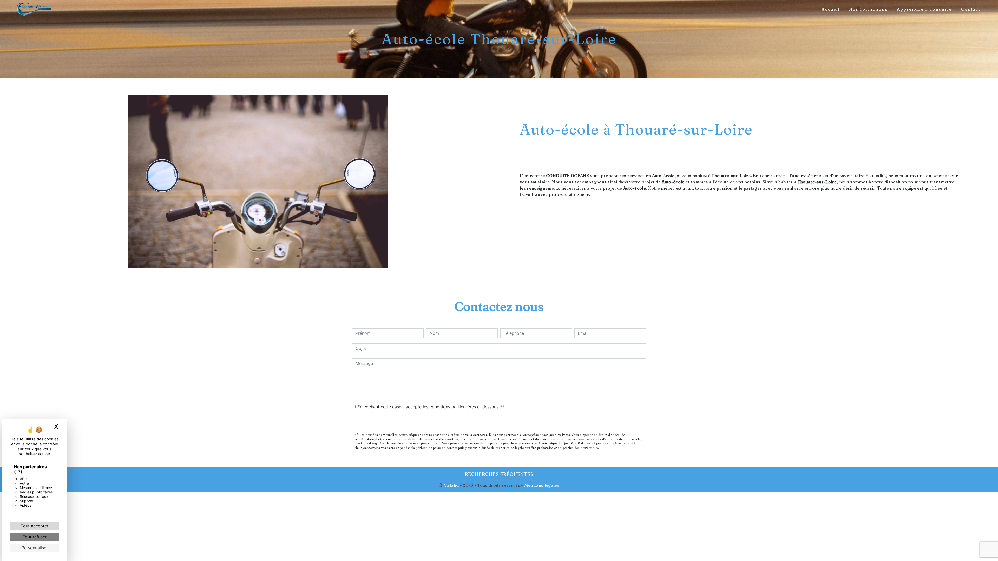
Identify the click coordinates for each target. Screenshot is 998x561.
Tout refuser (35, 536)
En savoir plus (854, 235)
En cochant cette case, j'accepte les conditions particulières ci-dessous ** (430, 406)
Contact (970, 9)
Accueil (831, 9)
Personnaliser (35, 547)
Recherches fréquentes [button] (499, 474)
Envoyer (499, 421)
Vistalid (451, 485)
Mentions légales (541, 485)
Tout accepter (34, 526)
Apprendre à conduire (924, 9)
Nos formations (868, 9)
